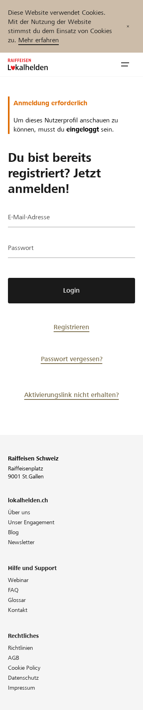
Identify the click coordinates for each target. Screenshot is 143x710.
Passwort (21, 248)
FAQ (13, 590)
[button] (125, 65)
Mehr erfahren (38, 40)
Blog (13, 532)
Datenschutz (23, 678)
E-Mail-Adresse (29, 217)
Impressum (21, 687)
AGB (13, 658)
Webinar (18, 580)
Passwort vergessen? (71, 359)
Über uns (19, 512)
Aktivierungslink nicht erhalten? (71, 395)
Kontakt (17, 610)
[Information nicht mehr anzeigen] (128, 26)
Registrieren (71, 327)
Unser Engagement (31, 522)
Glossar (17, 600)
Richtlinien (20, 648)
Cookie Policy (24, 668)
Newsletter (21, 542)
